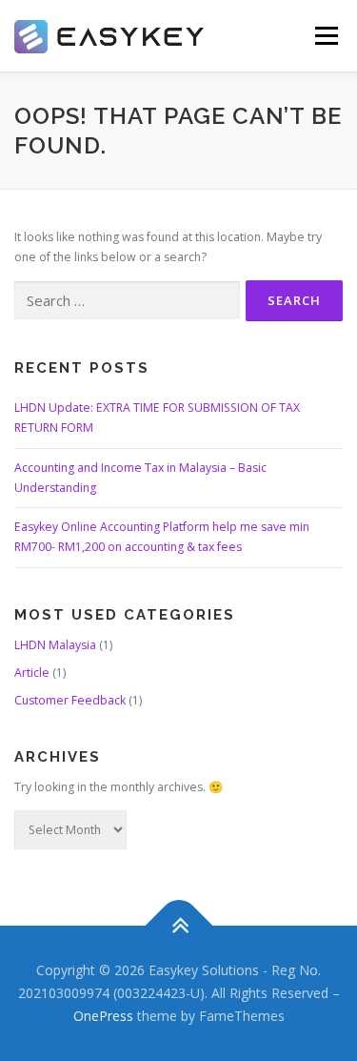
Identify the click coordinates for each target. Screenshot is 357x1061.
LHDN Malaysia (55, 645)
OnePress (103, 1016)
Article (32, 672)
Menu (325, 36)
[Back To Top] (178, 926)
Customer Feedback (70, 700)
